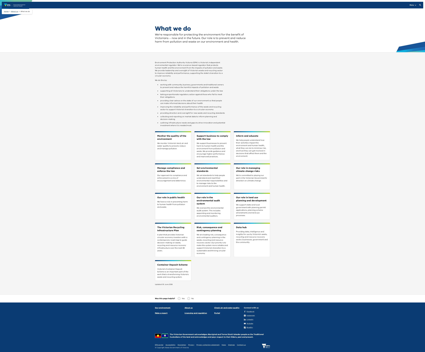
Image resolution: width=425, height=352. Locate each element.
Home (6, 11)
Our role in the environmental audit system (208, 200)
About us (14, 11)
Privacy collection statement (208, 345)
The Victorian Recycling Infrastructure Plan (170, 229)
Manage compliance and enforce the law (171, 170)
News (224, 345)
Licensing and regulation (196, 313)
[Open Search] (419, 5)
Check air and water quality (227, 308)
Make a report (161, 313)
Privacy (191, 345)
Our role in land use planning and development (251, 199)
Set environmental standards (207, 170)
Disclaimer (182, 345)
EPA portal (159, 345)
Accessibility (171, 345)
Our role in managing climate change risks (248, 170)
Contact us (241, 345)
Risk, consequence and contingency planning (209, 229)
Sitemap (231, 345)
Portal (217, 313)
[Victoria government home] (266, 346)
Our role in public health (171, 197)
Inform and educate (247, 135)
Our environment (162, 308)
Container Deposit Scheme (172, 264)
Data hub (241, 227)
